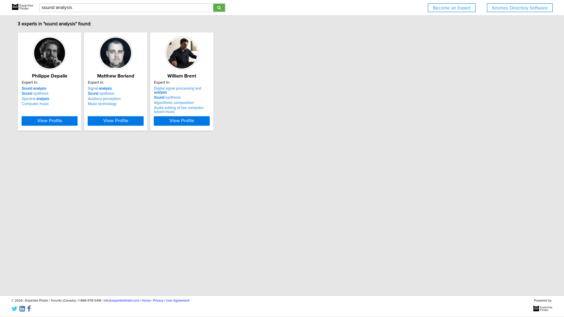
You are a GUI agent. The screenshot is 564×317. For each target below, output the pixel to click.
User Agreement (177, 300)
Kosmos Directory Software (520, 8)
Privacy (158, 300)
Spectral (35, 99)
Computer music (35, 104)
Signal (100, 88)
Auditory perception (104, 99)
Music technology (102, 104)
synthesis (35, 94)
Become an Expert (452, 8)
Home (146, 300)
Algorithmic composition (174, 103)
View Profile (49, 120)
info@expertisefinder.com (121, 300)
